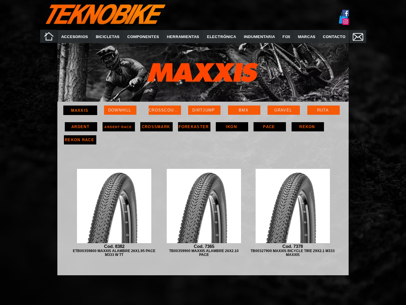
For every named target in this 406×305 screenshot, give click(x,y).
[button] (143, 36)
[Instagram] (345, 21)
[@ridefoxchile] (345, 13)
